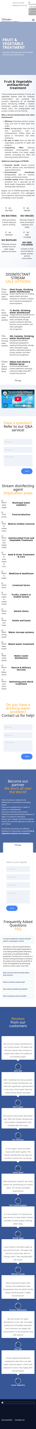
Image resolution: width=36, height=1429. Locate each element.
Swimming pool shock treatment (21, 682)
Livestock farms (21, 585)
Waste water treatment (21, 643)
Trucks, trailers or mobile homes (21, 595)
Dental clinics (21, 611)
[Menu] (33, 20)
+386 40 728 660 (18, 3)
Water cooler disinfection (21, 656)
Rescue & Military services (21, 668)
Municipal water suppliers (21, 503)
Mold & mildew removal (21, 523)
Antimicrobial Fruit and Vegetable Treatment (21, 539)
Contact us (20, 1420)
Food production (21, 514)
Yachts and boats (21, 620)
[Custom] (5, 5)
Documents (7, 1420)
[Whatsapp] (2, 5)
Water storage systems (21, 632)
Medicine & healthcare (21, 573)
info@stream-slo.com (19, 5)
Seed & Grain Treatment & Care (21, 555)
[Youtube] (2, 3)
